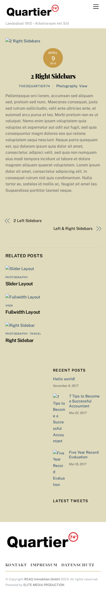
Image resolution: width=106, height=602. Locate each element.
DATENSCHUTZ (77, 564)
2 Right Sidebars (53, 76)
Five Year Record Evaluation (84, 454)
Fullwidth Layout (22, 312)
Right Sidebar (19, 340)
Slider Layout (19, 283)
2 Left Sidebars (28, 220)
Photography (66, 86)
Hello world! (64, 379)
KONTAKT (16, 564)
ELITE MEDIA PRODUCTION (43, 585)
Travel (35, 333)
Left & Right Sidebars (72, 228)
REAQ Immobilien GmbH (42, 579)
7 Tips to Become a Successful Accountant (84, 401)
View (83, 86)
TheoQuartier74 (34, 86)
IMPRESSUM (44, 564)
